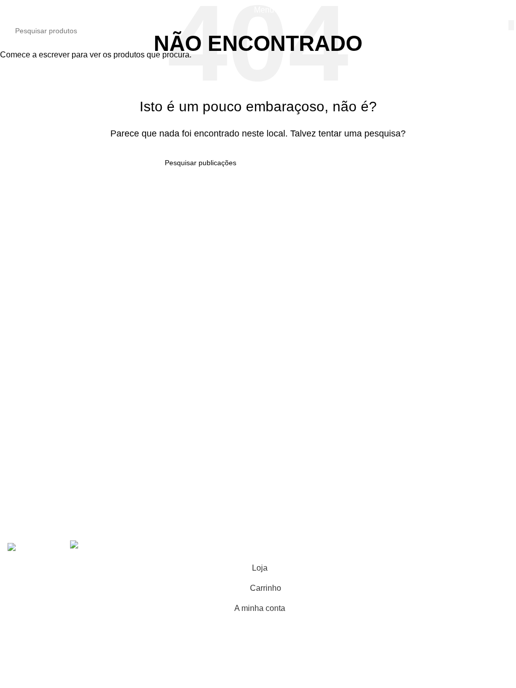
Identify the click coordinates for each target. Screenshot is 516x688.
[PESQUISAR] (511, 25)
